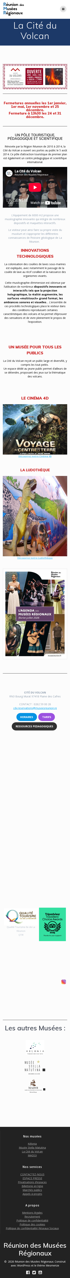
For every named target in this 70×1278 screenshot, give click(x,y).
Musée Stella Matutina (32, 1147)
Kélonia (32, 1143)
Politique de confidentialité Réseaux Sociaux (32, 1228)
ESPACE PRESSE (32, 1178)
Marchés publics (32, 1190)
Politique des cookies (32, 1224)
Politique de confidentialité (32, 1220)
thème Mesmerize (48, 1265)
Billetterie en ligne (32, 1186)
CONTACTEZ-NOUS (32, 1174)
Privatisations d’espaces (32, 1182)
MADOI (32, 1155)
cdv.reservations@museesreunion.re (35, 708)
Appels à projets (32, 1194)
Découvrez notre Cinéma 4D (35, 456)
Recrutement (32, 1216)
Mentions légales (32, 1212)
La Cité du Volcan (32, 1151)
